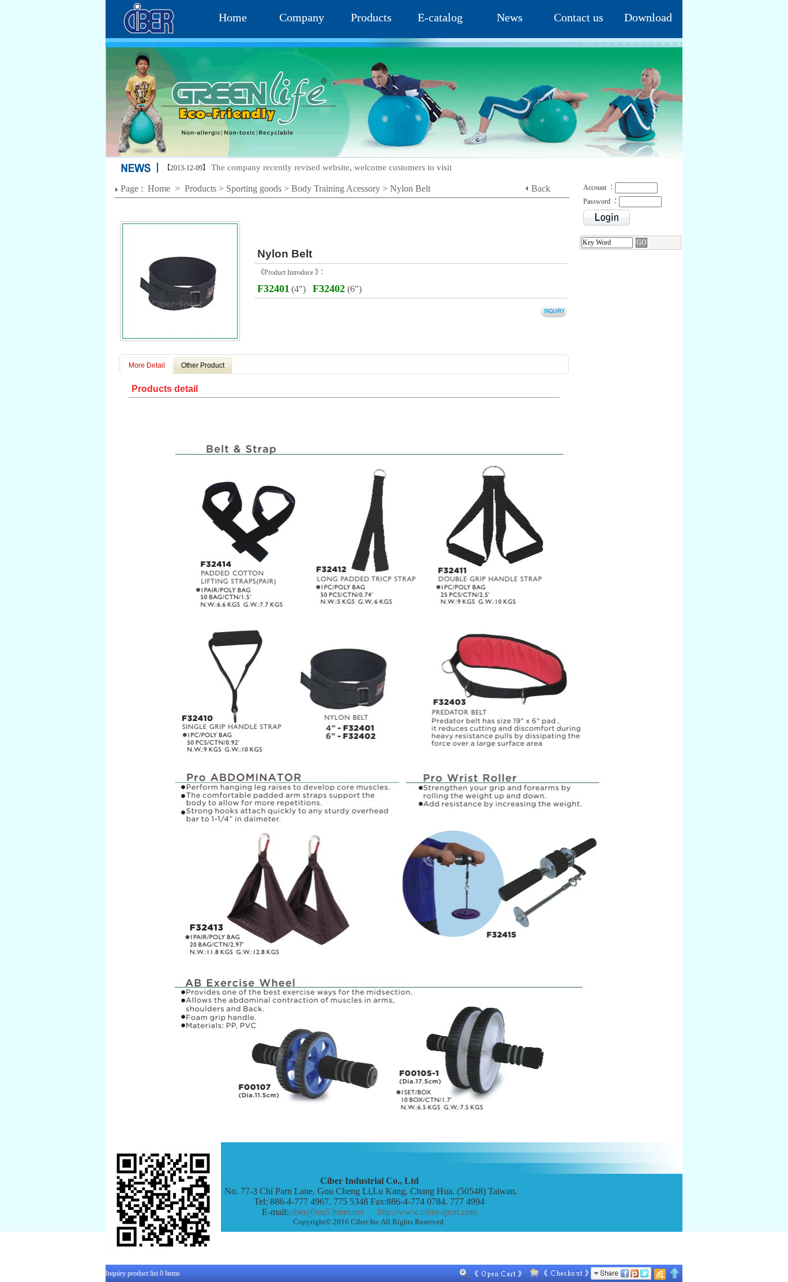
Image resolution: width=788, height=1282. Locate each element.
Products (371, 17)
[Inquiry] (556, 1273)
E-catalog (440, 17)
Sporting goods (254, 188)
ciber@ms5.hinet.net (325, 1212)
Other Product (202, 365)
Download (648, 17)
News (510, 17)
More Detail (147, 365)
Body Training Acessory (335, 188)
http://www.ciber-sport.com (427, 1212)
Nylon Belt (410, 188)
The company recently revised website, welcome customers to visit (331, 167)
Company (301, 17)
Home (233, 17)
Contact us (578, 17)
